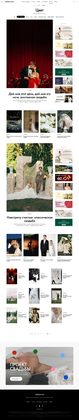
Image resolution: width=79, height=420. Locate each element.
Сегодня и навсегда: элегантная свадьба (13, 260)
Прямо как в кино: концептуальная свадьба (14, 137)
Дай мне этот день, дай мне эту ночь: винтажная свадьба (30, 95)
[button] (77, 1)
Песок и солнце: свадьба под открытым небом (28, 260)
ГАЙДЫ (55, 1)
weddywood (39, 394)
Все (34, 5)
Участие (33, 401)
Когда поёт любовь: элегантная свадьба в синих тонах (44, 296)
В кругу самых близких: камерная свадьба (30, 137)
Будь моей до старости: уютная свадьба (67, 296)
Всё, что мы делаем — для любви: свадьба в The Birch (45, 315)
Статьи (38, 5)
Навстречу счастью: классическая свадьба (29, 219)
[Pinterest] (43, 406)
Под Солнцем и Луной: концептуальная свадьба (21, 296)
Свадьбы (43, 5)
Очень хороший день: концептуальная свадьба (67, 277)
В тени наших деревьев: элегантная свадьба (45, 137)
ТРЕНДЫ (38, 1)
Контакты (45, 401)
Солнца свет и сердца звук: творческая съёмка (67, 315)
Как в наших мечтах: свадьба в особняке (46, 260)
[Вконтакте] (39, 406)
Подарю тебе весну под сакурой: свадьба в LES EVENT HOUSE (64, 260)
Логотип (51, 401)
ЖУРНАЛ (51, 1)
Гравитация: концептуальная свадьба (43, 277)
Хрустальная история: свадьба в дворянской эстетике (64, 137)
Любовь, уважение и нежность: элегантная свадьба (22, 315)
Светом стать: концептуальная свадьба (21, 277)
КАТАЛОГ (33, 1)
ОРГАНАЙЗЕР (45, 1)
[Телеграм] (36, 406)
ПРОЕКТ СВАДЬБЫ (26, 1)
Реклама (28, 401)
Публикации (39, 401)
